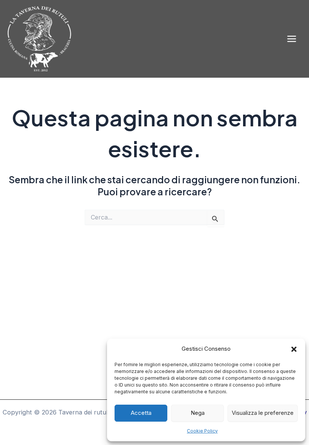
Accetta (141, 412)
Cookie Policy (202, 431)
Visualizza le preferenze (263, 412)
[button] (294, 349)
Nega (198, 412)
